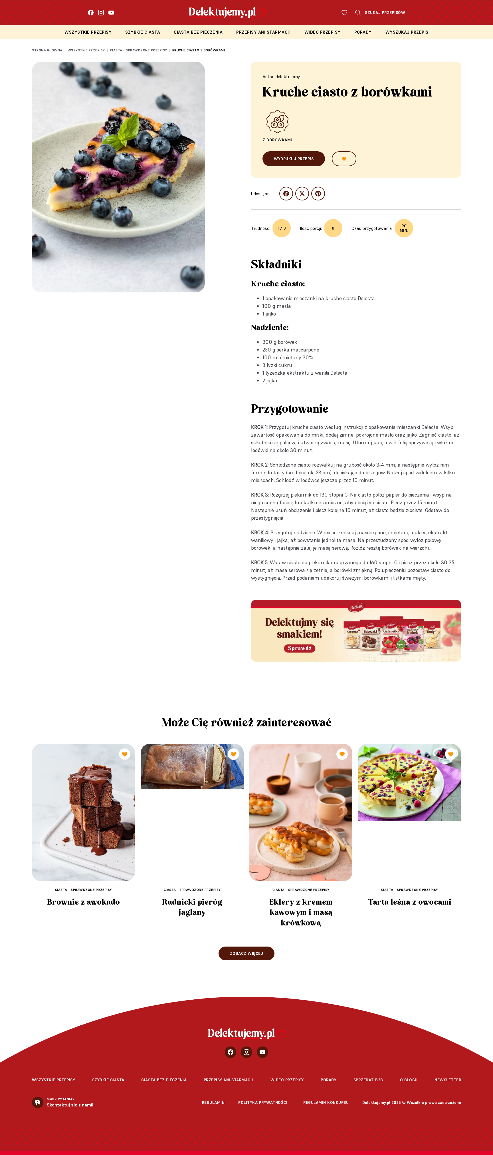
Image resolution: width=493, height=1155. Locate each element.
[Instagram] (101, 12)
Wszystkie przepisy (88, 32)
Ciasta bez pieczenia (198, 32)
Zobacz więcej (246, 953)
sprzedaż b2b (368, 1079)
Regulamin (213, 1102)
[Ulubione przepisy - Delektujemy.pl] (344, 12)
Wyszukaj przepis (407, 32)
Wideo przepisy (322, 32)
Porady (363, 32)
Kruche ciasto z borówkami (198, 50)
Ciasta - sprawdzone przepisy (138, 50)
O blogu (409, 1079)
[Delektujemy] (247, 1034)
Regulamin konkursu (326, 1102)
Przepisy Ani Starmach (263, 32)
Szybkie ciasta (142, 32)
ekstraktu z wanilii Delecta (317, 372)
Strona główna (47, 50)
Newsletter (448, 1079)
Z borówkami (277, 139)
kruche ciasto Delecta (350, 298)
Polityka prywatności (262, 1102)
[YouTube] (111, 12)
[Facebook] (91, 12)
